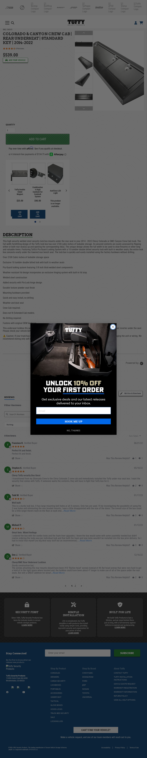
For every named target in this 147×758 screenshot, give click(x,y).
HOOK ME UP (73, 421)
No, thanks (73, 430)
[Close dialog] (112, 326)
